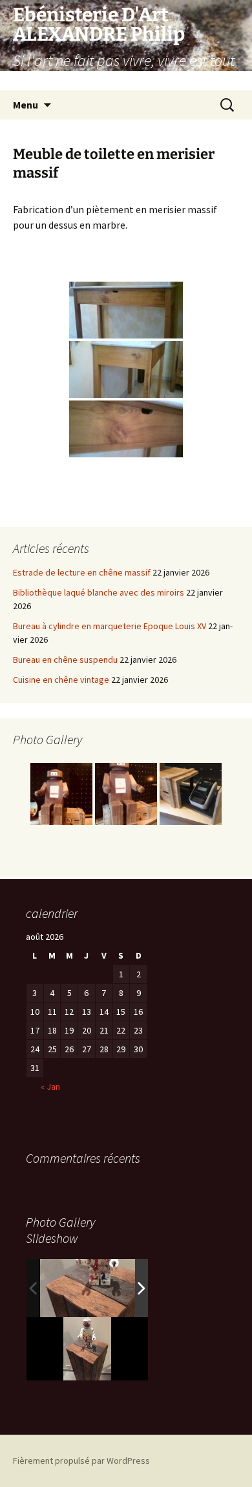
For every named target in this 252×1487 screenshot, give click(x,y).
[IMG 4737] (98, 1288)
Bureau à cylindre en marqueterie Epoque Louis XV (109, 626)
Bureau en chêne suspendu (65, 659)
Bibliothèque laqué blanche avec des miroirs (98, 592)
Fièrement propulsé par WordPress (81, 1460)
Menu (25, 104)
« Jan (50, 1086)
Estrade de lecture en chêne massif (82, 572)
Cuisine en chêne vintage (61, 679)
